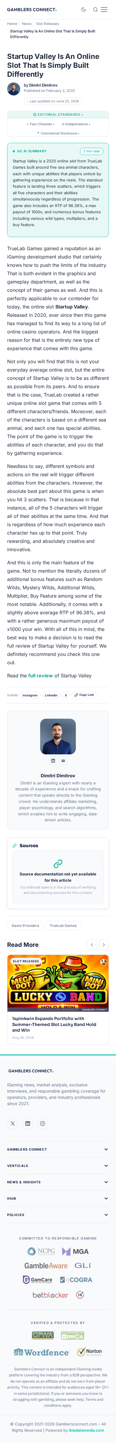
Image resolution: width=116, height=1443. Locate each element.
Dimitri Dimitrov (43, 85)
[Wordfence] (42, 1352)
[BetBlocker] (50, 1294)
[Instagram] (42, 1123)
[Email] (63, 761)
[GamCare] (37, 1280)
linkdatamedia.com (86, 1430)
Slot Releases (47, 23)
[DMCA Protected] (72, 1335)
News (27, 23)
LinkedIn (51, 695)
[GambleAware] (46, 1265)
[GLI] (83, 1265)
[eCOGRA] (76, 1279)
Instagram (30, 695)
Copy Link (86, 694)
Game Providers (25, 925)
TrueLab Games (63, 925)
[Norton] (89, 1352)
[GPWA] (43, 1335)
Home (12, 23)
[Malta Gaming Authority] (75, 1251)
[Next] (104, 945)
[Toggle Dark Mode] (84, 9)
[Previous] (92, 945)
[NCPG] (41, 1251)
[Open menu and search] (100, 9)
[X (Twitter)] (12, 1123)
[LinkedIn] (53, 761)
